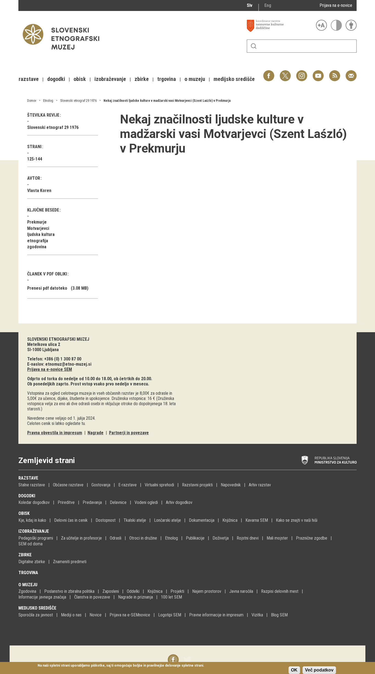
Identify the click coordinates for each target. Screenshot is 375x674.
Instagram (301, 72)
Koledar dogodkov (34, 502)
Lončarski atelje (167, 520)
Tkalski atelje (135, 520)
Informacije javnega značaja (42, 597)
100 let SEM (171, 597)
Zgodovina (27, 591)
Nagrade (95, 432)
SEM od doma (30, 543)
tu (83, 423)
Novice (95, 614)
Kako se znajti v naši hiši (296, 520)
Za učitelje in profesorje (81, 538)
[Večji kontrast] (336, 25)
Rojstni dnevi (248, 538)
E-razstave (127, 484)
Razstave (28, 478)
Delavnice (118, 502)
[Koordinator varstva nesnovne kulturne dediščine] (280, 26)
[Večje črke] (321, 25)
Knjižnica (229, 520)
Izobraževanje (33, 531)
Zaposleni (110, 591)
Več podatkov (319, 670)
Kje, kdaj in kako (32, 520)
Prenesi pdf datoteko (47, 288)
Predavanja (92, 502)
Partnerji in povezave (129, 432)
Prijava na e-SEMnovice (130, 614)
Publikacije (195, 538)
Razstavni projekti (197, 484)
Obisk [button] (80, 79)
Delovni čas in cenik (71, 520)
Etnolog (48, 101)
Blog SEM (279, 614)
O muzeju (27, 584)
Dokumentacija (201, 520)
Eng (267, 5)
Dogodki (26, 495)
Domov (31, 101)
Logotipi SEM (169, 614)
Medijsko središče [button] (234, 79)
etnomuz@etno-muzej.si (68, 364)
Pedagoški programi (35, 538)
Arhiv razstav (260, 484)
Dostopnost (106, 520)
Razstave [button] (29, 79)
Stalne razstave (31, 484)
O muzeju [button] (194, 79)
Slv (249, 5)
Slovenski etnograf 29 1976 (78, 101)
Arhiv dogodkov (179, 502)
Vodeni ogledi (146, 502)
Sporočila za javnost (35, 614)
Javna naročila (241, 591)
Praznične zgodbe (311, 538)
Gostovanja (100, 484)
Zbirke (25, 554)
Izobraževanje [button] (110, 79)
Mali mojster (277, 538)
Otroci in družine (143, 538)
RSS (333, 72)
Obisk (24, 513)
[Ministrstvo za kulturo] (329, 460)
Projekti (177, 591)
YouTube (318, 72)
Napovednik (231, 484)
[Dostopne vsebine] (351, 25)
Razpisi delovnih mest (279, 591)
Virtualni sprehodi (159, 484)
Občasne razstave (68, 484)
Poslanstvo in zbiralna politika (69, 591)
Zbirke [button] (142, 79)
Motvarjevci (38, 228)
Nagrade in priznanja (135, 597)
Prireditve (66, 502)
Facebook (268, 72)
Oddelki (133, 591)
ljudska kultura (41, 234)
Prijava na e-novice (336, 5)
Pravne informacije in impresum (216, 614)
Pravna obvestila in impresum (54, 432)
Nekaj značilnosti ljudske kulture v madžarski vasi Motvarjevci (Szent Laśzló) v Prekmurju (167, 101)
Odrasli (115, 538)
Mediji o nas (71, 614)
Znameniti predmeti (69, 561)
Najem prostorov (206, 591)
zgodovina (36, 246)
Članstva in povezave (92, 597)
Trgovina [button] (166, 79)
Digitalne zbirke (31, 561)
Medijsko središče (37, 608)
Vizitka (257, 614)
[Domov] (63, 52)
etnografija (37, 240)
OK (294, 670)
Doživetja (220, 538)
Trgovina (28, 572)
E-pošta (351, 72)
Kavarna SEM (256, 520)
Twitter (285, 72)
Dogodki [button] (56, 79)
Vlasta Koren (39, 190)
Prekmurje (37, 222)
